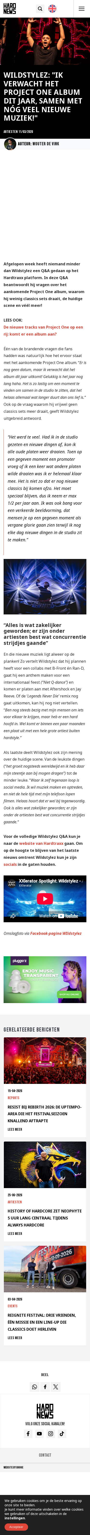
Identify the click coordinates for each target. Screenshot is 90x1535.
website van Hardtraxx (41, 843)
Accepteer (16, 1527)
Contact (45, 1455)
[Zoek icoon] (40, 9)
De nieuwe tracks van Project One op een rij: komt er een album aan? (43, 330)
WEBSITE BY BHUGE (13, 1467)
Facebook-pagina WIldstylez (56, 933)
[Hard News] (10, 8)
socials (10, 864)
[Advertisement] (45, 207)
